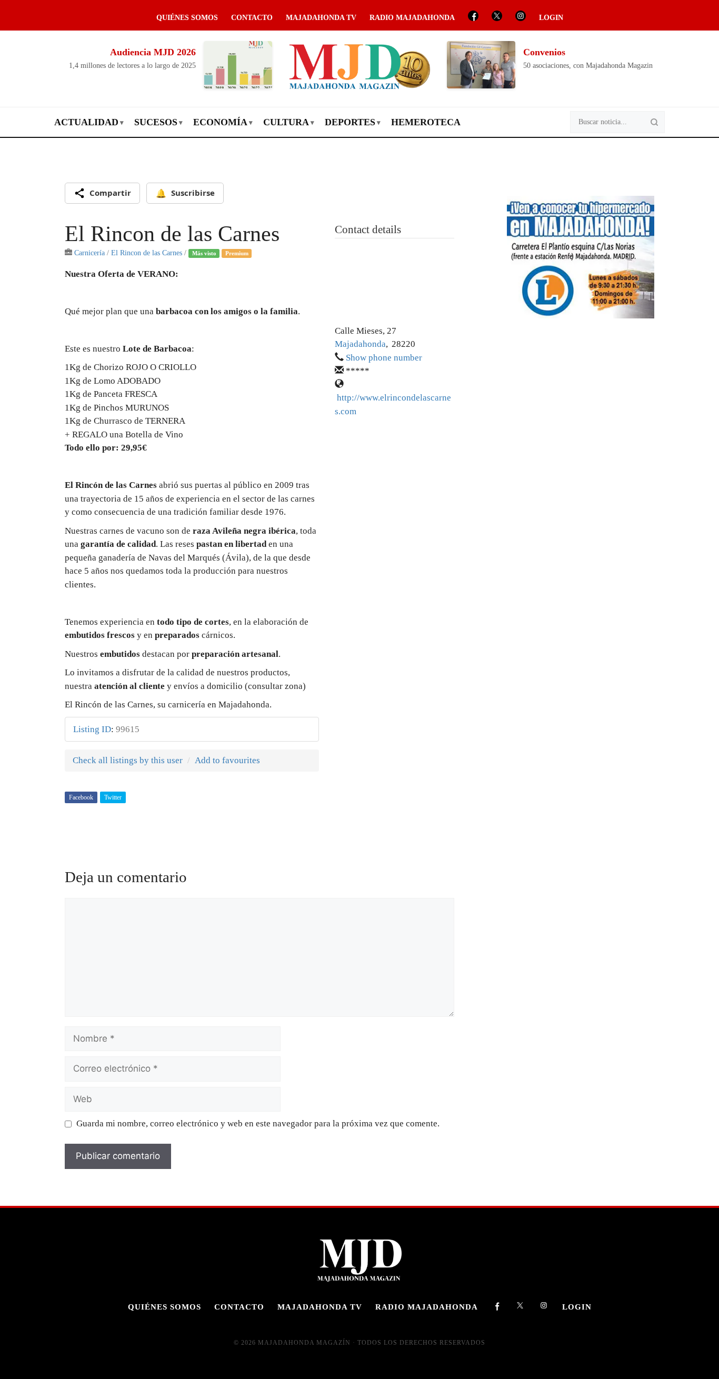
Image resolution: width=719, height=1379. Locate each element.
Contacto (252, 18)
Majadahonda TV (321, 18)
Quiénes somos (187, 18)
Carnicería (89, 252)
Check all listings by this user (128, 760)
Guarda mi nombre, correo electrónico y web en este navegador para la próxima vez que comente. (258, 1123)
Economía (220, 122)
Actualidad (86, 122)
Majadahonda (360, 344)
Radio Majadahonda (412, 18)
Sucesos (155, 122)
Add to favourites (227, 760)
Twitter (113, 797)
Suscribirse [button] (185, 193)
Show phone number (384, 358)
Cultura (286, 122)
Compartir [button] (110, 192)
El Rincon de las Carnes (146, 252)
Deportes (350, 122)
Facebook (81, 797)
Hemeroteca (426, 122)
